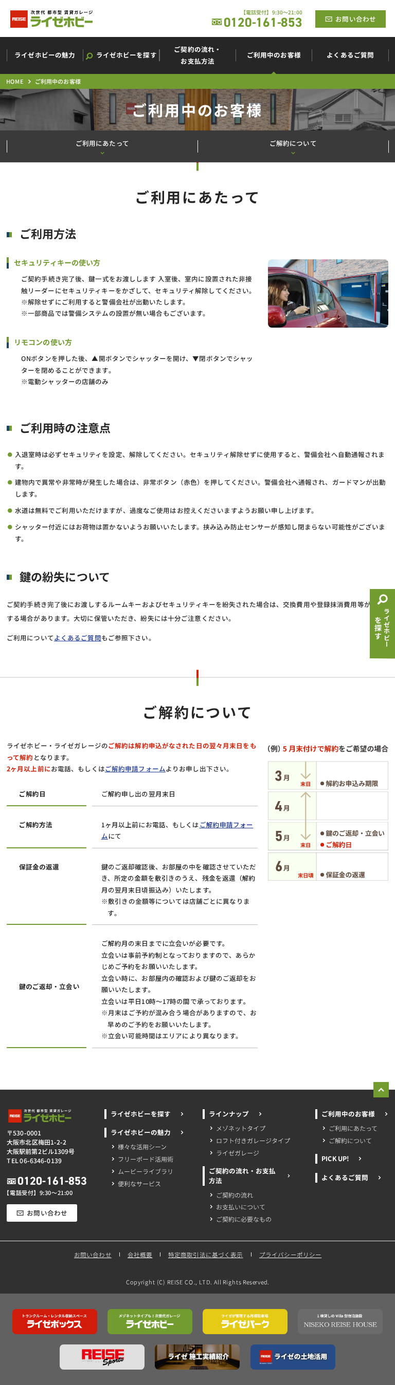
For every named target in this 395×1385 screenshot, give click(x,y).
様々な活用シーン (142, 1146)
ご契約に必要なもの (244, 1219)
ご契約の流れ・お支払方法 (242, 1175)
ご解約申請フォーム (134, 768)
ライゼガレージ (237, 1152)
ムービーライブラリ (145, 1171)
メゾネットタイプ (240, 1127)
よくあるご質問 (77, 637)
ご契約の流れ (234, 1194)
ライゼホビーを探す (141, 1113)
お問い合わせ (92, 1254)
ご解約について (350, 1139)
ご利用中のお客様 (348, 1113)
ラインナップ (229, 1113)
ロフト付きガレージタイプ (253, 1139)
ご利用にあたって (353, 1127)
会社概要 (139, 1254)
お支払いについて (240, 1207)
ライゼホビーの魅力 (141, 1132)
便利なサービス (139, 1183)
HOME (14, 81)
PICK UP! (335, 1158)
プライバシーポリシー (290, 1254)
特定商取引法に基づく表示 (205, 1254)
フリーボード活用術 (145, 1158)
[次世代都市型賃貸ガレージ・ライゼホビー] (51, 19)
